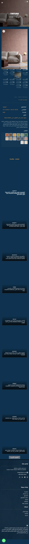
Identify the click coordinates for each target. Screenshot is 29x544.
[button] (2, 2)
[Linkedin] (24, 477)
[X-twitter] (22, 477)
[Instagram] (27, 477)
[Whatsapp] (19, 477)
